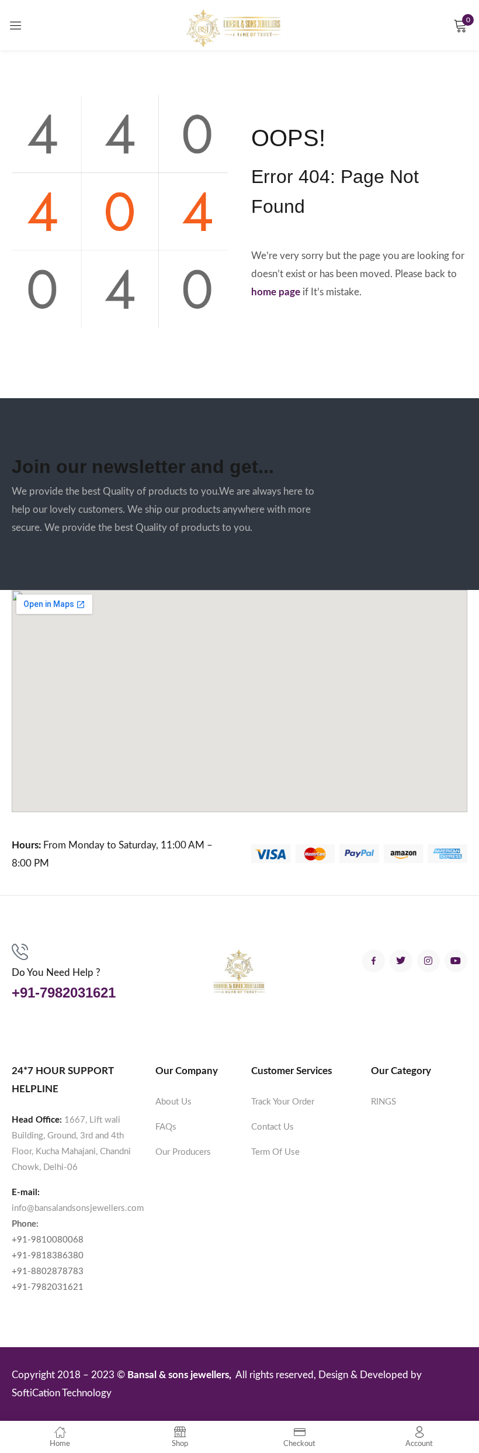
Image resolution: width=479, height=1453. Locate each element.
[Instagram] (428, 961)
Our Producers (183, 1152)
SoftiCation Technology (62, 1393)
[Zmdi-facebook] (373, 961)
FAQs (165, 1127)
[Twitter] (401, 961)
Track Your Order (282, 1101)
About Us (173, 1101)
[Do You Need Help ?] (20, 952)
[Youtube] (456, 961)
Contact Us (272, 1127)
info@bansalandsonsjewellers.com (78, 1208)
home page (275, 292)
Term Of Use (275, 1152)
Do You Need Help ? (56, 973)
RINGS (383, 1101)
